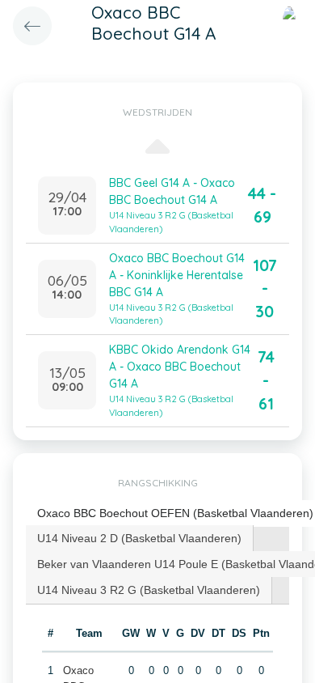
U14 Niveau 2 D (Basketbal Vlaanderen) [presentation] (139, 538)
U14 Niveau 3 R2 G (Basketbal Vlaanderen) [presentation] (148, 589)
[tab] (140, 538)
